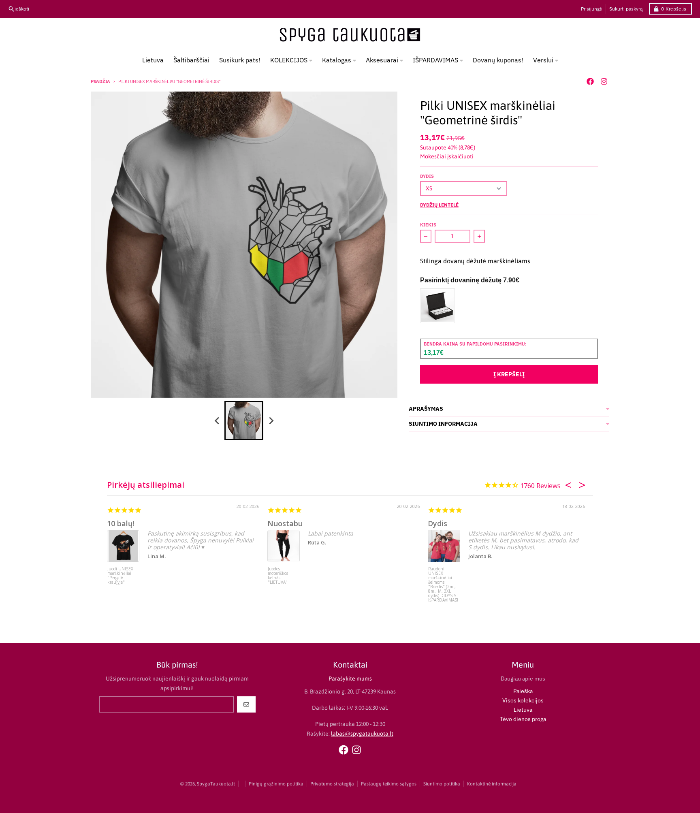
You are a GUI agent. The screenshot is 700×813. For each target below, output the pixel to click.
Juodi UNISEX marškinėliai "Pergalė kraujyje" (120, 576)
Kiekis (428, 225)
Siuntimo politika (441, 784)
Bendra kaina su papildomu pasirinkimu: (475, 344)
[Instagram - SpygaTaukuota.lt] (604, 81)
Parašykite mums (350, 678)
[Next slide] (270, 420)
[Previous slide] (217, 420)
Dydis (427, 176)
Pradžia (100, 81)
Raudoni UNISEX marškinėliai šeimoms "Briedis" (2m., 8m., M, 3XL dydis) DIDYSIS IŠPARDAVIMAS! (443, 582)
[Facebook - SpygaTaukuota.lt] (590, 81)
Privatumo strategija (332, 784)
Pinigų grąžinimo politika (276, 784)
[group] (243, 420)
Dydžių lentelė (439, 205)
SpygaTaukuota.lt (216, 784)
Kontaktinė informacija (491, 784)
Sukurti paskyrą (625, 9)
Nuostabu (285, 523)
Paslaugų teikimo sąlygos (388, 784)
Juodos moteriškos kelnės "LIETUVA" (278, 576)
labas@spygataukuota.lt (362, 733)
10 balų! (120, 523)
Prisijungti (591, 9)
